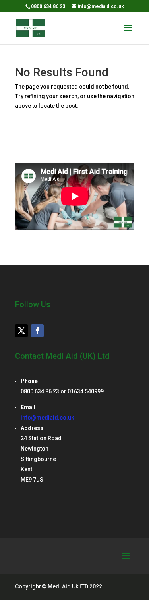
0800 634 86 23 (48, 6)
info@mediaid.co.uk (47, 417)
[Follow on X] (21, 330)
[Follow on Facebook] (37, 330)
